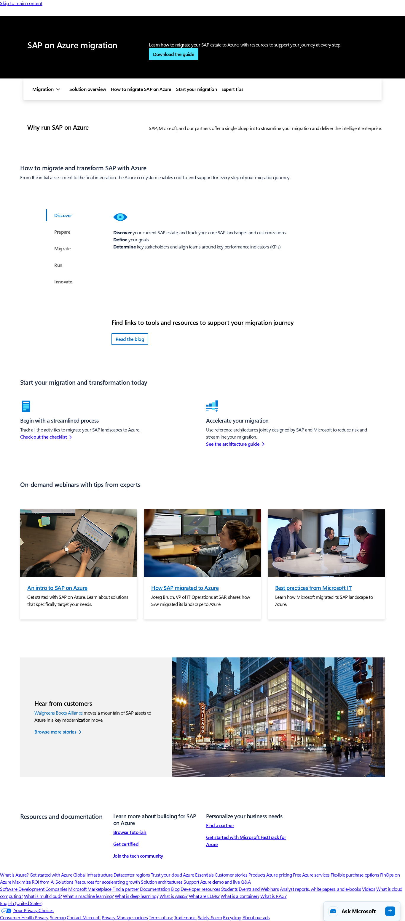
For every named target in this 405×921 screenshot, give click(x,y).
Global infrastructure (93, 875)
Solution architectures (161, 882)
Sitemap (58, 917)
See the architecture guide (233, 444)
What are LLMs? (204, 896)
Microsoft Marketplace (89, 889)
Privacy (109, 917)
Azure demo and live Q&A (225, 882)
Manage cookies (132, 917)
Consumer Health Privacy (24, 917)
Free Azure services (311, 875)
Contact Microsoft (84, 917)
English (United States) (21, 903)
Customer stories (231, 875)
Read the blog (130, 339)
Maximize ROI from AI (33, 882)
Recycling (232, 917)
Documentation (155, 889)
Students (229, 889)
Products (256, 875)
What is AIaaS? (174, 896)
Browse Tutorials (129, 832)
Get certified (126, 844)
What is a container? (240, 896)
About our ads (256, 917)
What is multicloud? (43, 896)
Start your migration (196, 89)
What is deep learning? (136, 896)
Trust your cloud (166, 875)
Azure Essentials (198, 875)
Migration (43, 89)
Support (191, 882)
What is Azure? (14, 875)
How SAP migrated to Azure (185, 587)
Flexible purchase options (355, 875)
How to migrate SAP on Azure (141, 89)
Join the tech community (138, 856)
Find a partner (220, 825)
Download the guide (173, 54)
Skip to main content (21, 3)
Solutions (64, 882)
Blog (175, 889)
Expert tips (232, 89)
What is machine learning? (88, 896)
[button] (361, 911)
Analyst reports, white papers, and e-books (320, 889)
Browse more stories (55, 732)
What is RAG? (273, 896)
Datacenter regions (132, 875)
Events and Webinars (259, 889)
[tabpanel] (249, 221)
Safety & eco (210, 917)
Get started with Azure (51, 875)
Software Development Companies (33, 889)
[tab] (62, 215)
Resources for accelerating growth (107, 882)
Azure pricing (279, 875)
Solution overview (87, 89)
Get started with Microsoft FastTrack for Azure (246, 840)
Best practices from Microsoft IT (313, 587)
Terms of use (161, 917)
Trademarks (185, 917)
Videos (368, 889)
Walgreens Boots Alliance (58, 713)
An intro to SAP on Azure (57, 587)
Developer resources (200, 889)
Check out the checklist (43, 437)
